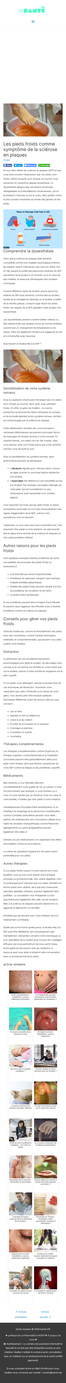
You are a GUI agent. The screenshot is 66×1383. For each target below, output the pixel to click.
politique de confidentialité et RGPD (26, 1335)
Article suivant (45, 1312)
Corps (6, 160)
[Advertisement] (33, 62)
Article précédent (21, 1312)
